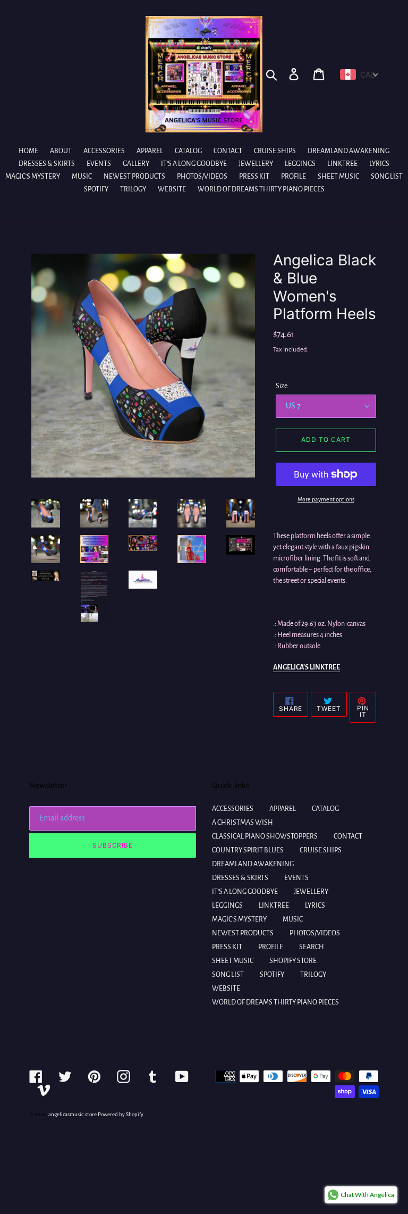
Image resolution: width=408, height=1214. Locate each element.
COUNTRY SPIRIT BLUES (248, 850)
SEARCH (311, 947)
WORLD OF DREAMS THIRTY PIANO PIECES (275, 1002)
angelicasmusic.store (72, 1114)
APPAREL (282, 809)
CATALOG (325, 809)
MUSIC (293, 919)
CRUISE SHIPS (321, 850)
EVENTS (296, 878)
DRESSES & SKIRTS (240, 878)
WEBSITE (226, 988)
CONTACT (348, 836)
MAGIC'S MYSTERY (239, 919)
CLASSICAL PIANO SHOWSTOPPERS (265, 836)
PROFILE (270, 947)
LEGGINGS (227, 905)
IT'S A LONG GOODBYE (245, 891)
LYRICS (315, 905)
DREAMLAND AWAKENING (253, 864)
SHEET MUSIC (232, 961)
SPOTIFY (272, 974)
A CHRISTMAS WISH (242, 822)
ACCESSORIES (232, 809)
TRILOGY (313, 974)
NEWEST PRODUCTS (243, 933)
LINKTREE (274, 905)
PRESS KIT (227, 947)
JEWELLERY (311, 891)
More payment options (326, 499)
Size (281, 386)
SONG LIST (228, 974)
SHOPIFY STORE (293, 961)
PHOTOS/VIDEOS (315, 933)
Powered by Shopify (120, 1114)
